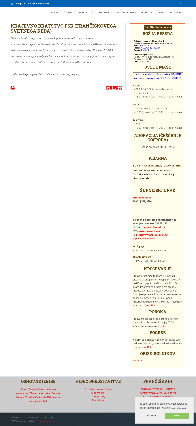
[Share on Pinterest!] (120, 88)
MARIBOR (170, 389)
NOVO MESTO (155, 393)
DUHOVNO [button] (84, 12)
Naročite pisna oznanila (158, 27)
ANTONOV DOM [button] (125, 12)
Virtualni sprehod (38, 401)
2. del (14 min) (98, 396)
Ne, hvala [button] (151, 415)
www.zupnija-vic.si (149, 231)
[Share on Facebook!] (112, 88)
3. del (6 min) (98, 400)
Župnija (32, 389)
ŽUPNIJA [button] (68, 12)
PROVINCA (146, 389)
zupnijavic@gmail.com (154, 227)
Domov (54, 12)
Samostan (51, 389)
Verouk (28, 397)
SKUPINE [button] (145, 12)
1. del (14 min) (98, 392)
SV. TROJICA (157, 389)
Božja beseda (39, 397)
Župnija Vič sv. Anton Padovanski (32, 3)
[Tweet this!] (107, 88)
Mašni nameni (53, 397)
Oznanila (20, 397)
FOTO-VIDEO (177, 12)
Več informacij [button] (179, 408)
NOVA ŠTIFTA (170, 393)
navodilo (150, 305)
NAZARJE (144, 393)
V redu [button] (176, 415)
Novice (41, 393)
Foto (48, 393)
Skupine (34, 393)
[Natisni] (13, 88)
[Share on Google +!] (116, 88)
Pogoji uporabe (44, 421)
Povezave (55, 393)
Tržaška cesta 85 (142, 197)
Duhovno (41, 389)
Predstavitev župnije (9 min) (98, 389)
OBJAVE (161, 12)
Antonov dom (22, 393)
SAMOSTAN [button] (103, 12)
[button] (181, 3)
